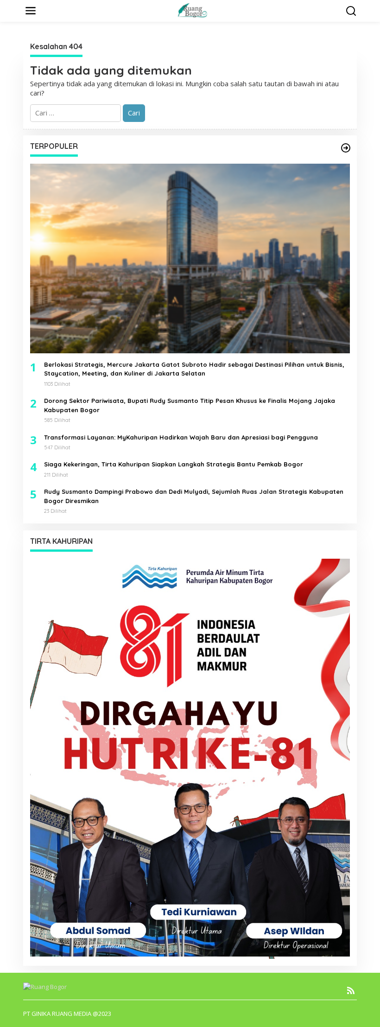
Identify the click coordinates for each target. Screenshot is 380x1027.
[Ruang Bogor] (192, 9)
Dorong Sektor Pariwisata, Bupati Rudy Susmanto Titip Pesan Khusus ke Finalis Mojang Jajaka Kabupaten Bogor (189, 405)
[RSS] (351, 990)
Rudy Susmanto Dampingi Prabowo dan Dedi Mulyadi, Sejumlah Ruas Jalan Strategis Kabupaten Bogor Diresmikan (193, 496)
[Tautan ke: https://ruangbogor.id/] (345, 147)
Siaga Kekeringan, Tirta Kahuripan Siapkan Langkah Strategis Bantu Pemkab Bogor (173, 464)
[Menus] (30, 11)
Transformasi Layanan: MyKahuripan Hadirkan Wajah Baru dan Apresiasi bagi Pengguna (181, 437)
